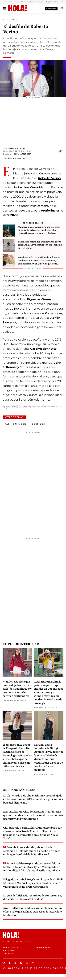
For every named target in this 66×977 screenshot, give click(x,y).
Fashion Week (15, 424)
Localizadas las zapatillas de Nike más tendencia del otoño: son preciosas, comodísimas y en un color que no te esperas (39, 262)
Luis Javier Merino (14, 148)
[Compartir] (60, 151)
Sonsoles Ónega (36, 2)
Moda (14, 20)
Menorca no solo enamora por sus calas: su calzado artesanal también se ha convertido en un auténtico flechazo (39, 230)
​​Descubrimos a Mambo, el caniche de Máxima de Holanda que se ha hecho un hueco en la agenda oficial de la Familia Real (31, 850)
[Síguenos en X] (15, 963)
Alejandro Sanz (52, 2)
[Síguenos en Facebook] (10, 963)
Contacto (8, 954)
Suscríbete (51, 9)
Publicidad (9, 950)
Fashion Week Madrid (33, 187)
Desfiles (38, 424)
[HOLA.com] (17, 8)
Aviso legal (12, 968)
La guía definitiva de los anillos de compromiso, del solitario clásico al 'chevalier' (32, 897)
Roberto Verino (49, 178)
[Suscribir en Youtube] (27, 963)
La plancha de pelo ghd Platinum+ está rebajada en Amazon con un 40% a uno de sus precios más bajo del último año (33, 798)
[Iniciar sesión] (62, 8)
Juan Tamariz (22, 2)
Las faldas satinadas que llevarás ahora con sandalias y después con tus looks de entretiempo (40, 244)
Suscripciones (10, 947)
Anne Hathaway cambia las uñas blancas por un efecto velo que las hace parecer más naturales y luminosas (32, 911)
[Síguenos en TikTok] (21, 963)
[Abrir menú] (4, 8)
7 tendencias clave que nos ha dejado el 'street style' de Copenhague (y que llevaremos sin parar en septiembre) (17, 688)
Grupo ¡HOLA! (43, 947)
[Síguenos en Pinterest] (33, 963)
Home (6, 20)
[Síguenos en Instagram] (4, 963)
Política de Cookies (40, 968)
